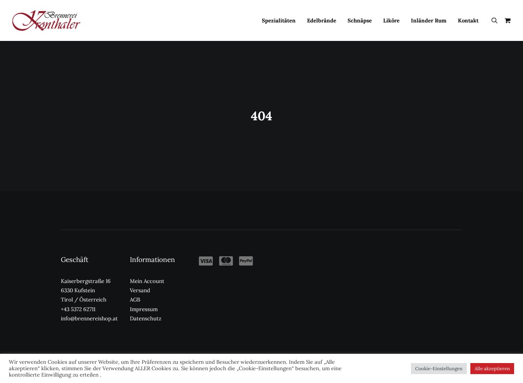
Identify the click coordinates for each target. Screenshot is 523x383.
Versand (140, 290)
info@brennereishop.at (89, 318)
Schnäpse (360, 20)
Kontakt (468, 20)
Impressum (144, 309)
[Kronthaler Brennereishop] (46, 20)
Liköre (391, 20)
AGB (135, 299)
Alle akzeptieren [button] (492, 369)
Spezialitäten (279, 20)
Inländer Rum (429, 20)
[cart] (506, 20)
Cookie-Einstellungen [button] (439, 369)
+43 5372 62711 (78, 309)
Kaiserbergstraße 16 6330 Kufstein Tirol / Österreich (86, 290)
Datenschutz (146, 318)
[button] (496, 20)
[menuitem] (279, 20)
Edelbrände (321, 20)
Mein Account (147, 281)
